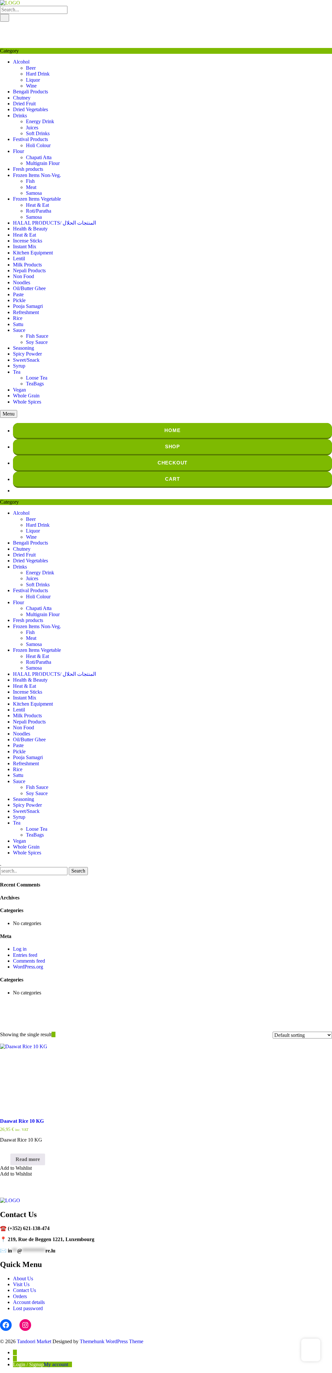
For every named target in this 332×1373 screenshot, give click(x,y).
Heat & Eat (37, 205)
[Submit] (4, 18)
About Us (23, 1278)
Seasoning (23, 348)
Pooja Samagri (28, 306)
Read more (28, 1159)
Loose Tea (36, 378)
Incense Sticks (27, 240)
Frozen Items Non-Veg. (37, 175)
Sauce (19, 330)
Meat (31, 187)
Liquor (33, 80)
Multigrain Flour (43, 163)
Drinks (20, 115)
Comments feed (29, 961)
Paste (18, 294)
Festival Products (30, 139)
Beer (31, 68)
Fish (30, 181)
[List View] (57, 1034)
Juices (32, 127)
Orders (20, 1296)
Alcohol (21, 62)
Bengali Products (30, 91)
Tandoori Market (34, 1341)
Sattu (18, 324)
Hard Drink (38, 73)
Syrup (19, 366)
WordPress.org (28, 966)
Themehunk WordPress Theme (111, 1341)
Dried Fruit (24, 103)
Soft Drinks (38, 133)
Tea (16, 372)
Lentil (19, 258)
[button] (16, 1168)
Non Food (23, 276)
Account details (29, 1302)
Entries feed (25, 955)
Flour (18, 151)
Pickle (19, 300)
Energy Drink (40, 121)
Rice (17, 318)
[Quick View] (7, 1159)
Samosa (34, 193)
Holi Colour (38, 145)
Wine (31, 85)
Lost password (28, 1308)
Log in (20, 949)
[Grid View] (53, 1034)
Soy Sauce (37, 342)
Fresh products (28, 169)
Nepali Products (29, 270)
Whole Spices (27, 402)
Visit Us (21, 1284)
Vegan (19, 390)
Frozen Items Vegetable (37, 199)
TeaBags (35, 383)
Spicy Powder (27, 354)
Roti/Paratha (38, 211)
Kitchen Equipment (33, 252)
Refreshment (26, 312)
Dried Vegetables (30, 109)
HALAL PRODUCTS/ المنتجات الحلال (54, 223)
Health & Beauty (30, 228)
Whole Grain (26, 395)
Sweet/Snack (26, 360)
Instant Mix (24, 246)
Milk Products (27, 264)
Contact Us (24, 1290)
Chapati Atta (39, 157)
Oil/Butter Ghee (29, 288)
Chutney (21, 97)
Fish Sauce (37, 336)
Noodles (21, 282)
